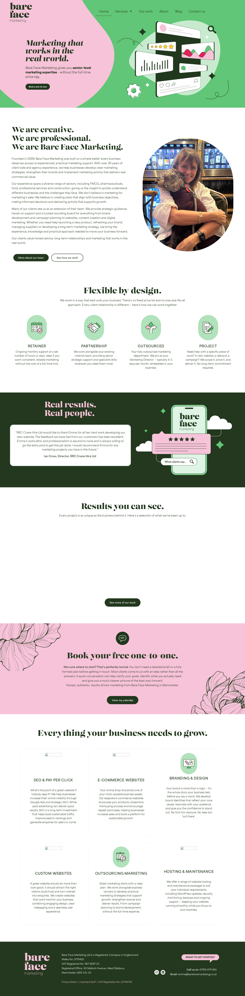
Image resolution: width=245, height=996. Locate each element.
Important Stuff (88, 982)
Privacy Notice (69, 982)
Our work (146, 11)
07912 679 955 (208, 969)
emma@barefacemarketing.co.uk (197, 974)
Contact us (197, 11)
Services (121, 11)
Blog (178, 11)
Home (103, 11)
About (163, 11)
